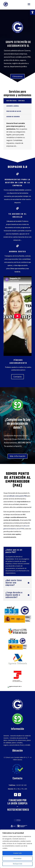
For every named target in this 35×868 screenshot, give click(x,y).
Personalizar (17, 858)
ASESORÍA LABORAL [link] (12, 106)
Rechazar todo (17, 864)
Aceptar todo (17, 853)
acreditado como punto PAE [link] (17, 496)
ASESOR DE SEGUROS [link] (13, 117)
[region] (17, 849)
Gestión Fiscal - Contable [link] (15, 101)
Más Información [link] (17, 456)
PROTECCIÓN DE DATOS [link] (13, 111)
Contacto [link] (17, 376)
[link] (32, 12)
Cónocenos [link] (17, 76)
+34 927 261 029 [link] (21, 785)
